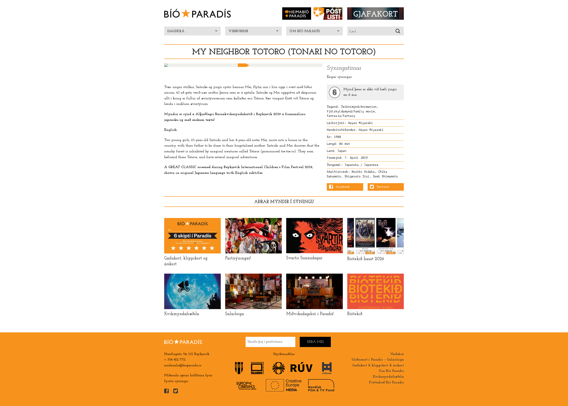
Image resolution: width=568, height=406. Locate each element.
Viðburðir (238, 31)
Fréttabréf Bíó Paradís (386, 382)
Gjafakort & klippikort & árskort (378, 365)
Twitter (383, 186)
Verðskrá (397, 354)
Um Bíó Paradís (305, 31)
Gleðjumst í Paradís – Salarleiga (378, 359)
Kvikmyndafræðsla (388, 377)
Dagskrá (176, 31)
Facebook (343, 186)
